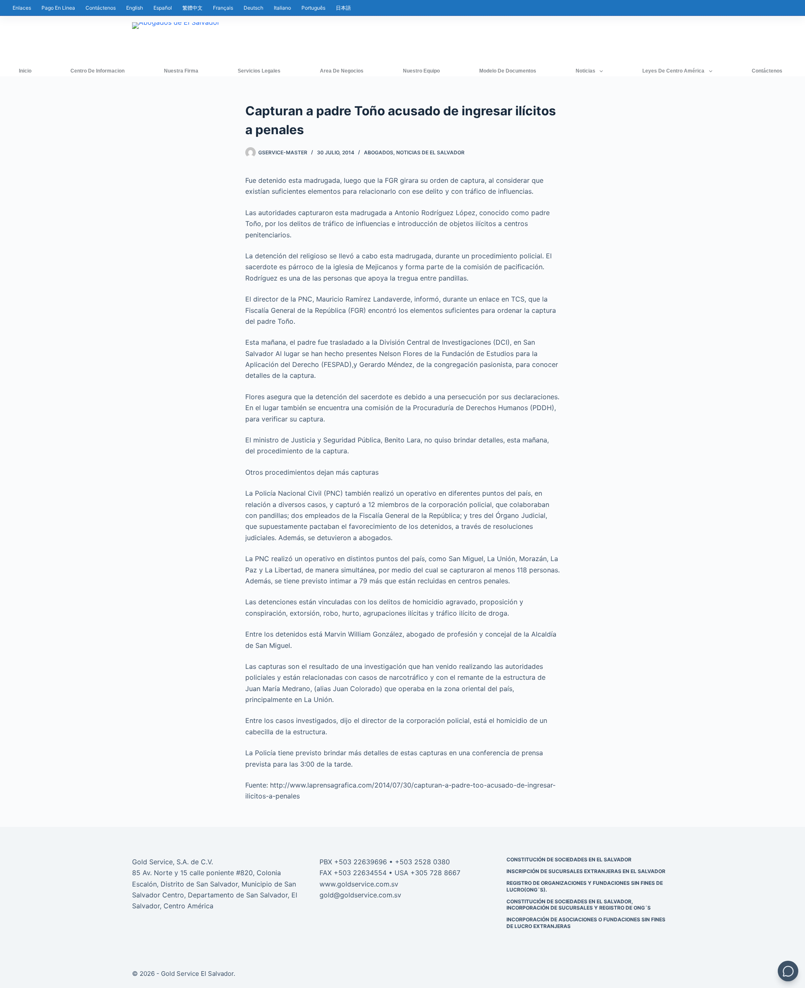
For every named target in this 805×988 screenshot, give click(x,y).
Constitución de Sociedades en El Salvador (568, 859)
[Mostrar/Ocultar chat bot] (788, 971)
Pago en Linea (58, 8)
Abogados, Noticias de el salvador (414, 152)
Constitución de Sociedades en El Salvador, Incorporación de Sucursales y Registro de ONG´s (578, 904)
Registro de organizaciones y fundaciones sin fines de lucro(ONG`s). (584, 886)
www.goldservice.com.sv (358, 884)
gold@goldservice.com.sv (360, 895)
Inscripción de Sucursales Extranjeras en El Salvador (585, 871)
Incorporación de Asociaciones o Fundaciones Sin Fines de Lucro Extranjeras (585, 922)
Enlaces (22, 8)
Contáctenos (101, 8)
